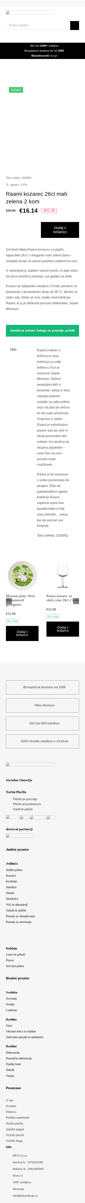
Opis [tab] (13, 349)
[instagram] (58, 3)
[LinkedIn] (31, 165)
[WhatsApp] (41, 165)
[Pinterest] (60, 165)
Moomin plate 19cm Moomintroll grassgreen (20, 600)
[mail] (71, 3)
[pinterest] (64, 3)
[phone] (77, 3)
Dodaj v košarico (60, 230)
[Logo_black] (30, 12)
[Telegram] (50, 165)
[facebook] (51, 3)
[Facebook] (13, 165)
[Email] (69, 165)
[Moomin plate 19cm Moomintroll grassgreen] (22, 561)
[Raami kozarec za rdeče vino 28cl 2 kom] (62, 561)
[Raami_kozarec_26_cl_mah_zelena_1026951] (42, 119)
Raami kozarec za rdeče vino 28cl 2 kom (62, 598)
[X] (22, 165)
